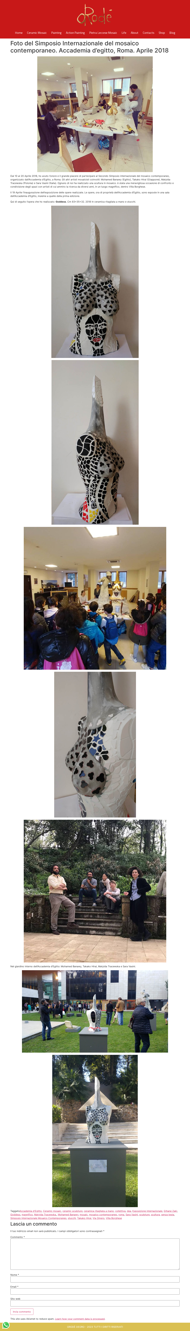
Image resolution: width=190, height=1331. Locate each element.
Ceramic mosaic (52, 1210)
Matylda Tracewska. (45, 1214)
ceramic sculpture (72, 1210)
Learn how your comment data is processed (80, 1318)
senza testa (167, 1214)
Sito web (15, 1299)
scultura (155, 1214)
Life (124, 32)
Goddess (15, 1214)
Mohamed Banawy (68, 1214)
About (134, 32)
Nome (14, 1275)
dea (129, 1210)
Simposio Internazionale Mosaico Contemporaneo (38, 1218)
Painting (56, 32)
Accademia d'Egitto (31, 1210)
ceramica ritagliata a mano (99, 1210)
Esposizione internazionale (147, 1210)
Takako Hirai (84, 1218)
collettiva (120, 1210)
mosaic (84, 1214)
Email (14, 1286)
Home (19, 32)
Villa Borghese (114, 1218)
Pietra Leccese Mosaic (103, 32)
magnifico (27, 1214)
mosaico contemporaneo (103, 1214)
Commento (17, 1237)
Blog (172, 32)
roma (121, 1214)
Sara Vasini (132, 1214)
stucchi (72, 1218)
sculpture (144, 1214)
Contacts (148, 32)
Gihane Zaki (170, 1210)
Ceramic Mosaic (37, 32)
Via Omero (98, 1218)
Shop (162, 32)
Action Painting (75, 32)
